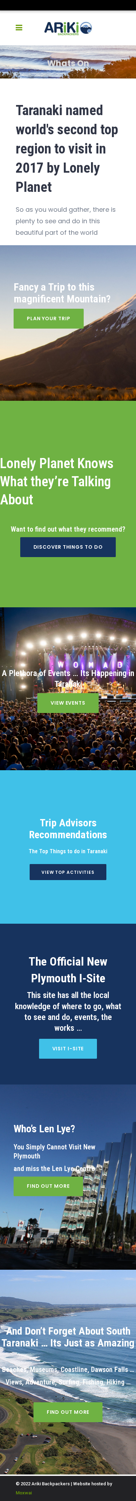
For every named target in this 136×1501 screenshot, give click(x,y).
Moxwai (24, 1492)
